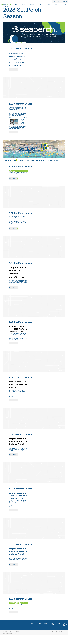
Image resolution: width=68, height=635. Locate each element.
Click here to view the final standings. (16, 115)
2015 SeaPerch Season (20, 377)
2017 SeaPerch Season (20, 263)
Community (39, 623)
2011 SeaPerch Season (20, 599)
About (32, 623)
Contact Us (5, 631)
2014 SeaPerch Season (20, 434)
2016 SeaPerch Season (20, 322)
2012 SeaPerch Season (20, 544)
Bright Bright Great (13, 633)
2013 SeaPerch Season (20, 489)
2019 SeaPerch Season (20, 166)
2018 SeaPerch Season (20, 213)
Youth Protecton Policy (65, 624)
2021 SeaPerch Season (20, 104)
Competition (46, 623)
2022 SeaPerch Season (20, 48)
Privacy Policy (11, 631)
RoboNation (17, 631)
